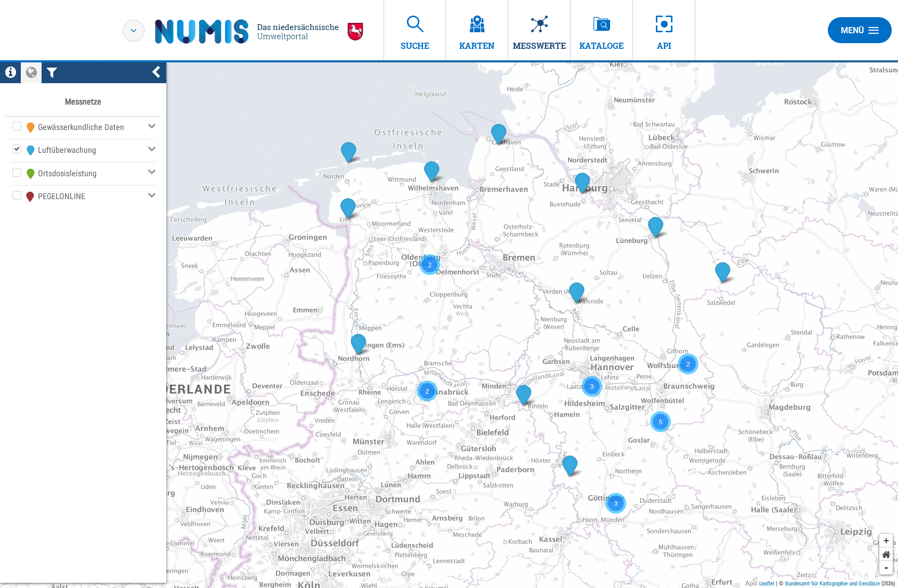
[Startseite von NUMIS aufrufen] (259, 31)
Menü (852, 30)
